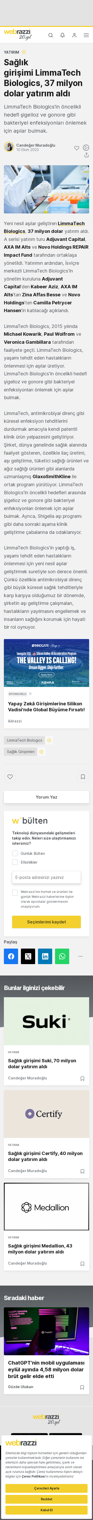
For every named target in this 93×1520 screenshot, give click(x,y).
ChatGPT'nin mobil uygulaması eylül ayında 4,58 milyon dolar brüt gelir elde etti (46, 1369)
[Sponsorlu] (46, 663)
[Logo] (18, 34)
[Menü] (86, 36)
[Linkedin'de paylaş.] (46, 956)
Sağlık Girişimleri (21, 751)
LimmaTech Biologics (24, 740)
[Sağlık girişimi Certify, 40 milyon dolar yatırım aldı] (46, 1114)
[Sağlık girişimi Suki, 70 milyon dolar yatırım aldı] (46, 1021)
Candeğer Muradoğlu (27, 1078)
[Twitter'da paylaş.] (29, 956)
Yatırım (11, 52)
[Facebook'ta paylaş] (12, 956)
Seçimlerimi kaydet (46, 921)
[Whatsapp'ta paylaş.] (63, 956)
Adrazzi (15, 721)
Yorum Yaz (46, 797)
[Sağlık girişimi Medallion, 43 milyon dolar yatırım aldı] (46, 1207)
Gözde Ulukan (20, 1387)
